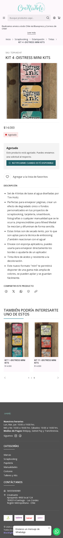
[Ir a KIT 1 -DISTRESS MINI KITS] (17, 339)
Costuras (8, 471)
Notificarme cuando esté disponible (32, 162)
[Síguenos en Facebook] (20, 435)
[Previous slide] (6, 378)
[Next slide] (57, 378)
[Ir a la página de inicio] (31, 7)
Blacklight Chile (11, 532)
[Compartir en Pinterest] (28, 291)
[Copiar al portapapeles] (35, 291)
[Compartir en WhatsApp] (21, 291)
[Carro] (59, 17)
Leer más (31, 32)
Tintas (51, 39)
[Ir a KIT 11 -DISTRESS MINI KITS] (46, 339)
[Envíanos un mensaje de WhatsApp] (57, 532)
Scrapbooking (21, 39)
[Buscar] (47, 18)
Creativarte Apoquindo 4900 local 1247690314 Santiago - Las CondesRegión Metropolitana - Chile (23, 498)
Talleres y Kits (10, 475)
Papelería (8, 462)
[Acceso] (54, 17)
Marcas (7, 454)
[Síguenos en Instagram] (15, 435)
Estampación (38, 39)
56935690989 (13, 490)
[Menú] (4, 17)
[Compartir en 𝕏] (13, 291)
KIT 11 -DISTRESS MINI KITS (45, 361)
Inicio (8, 39)
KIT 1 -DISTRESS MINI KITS (15, 361)
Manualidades (10, 467)
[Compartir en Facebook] (6, 291)
